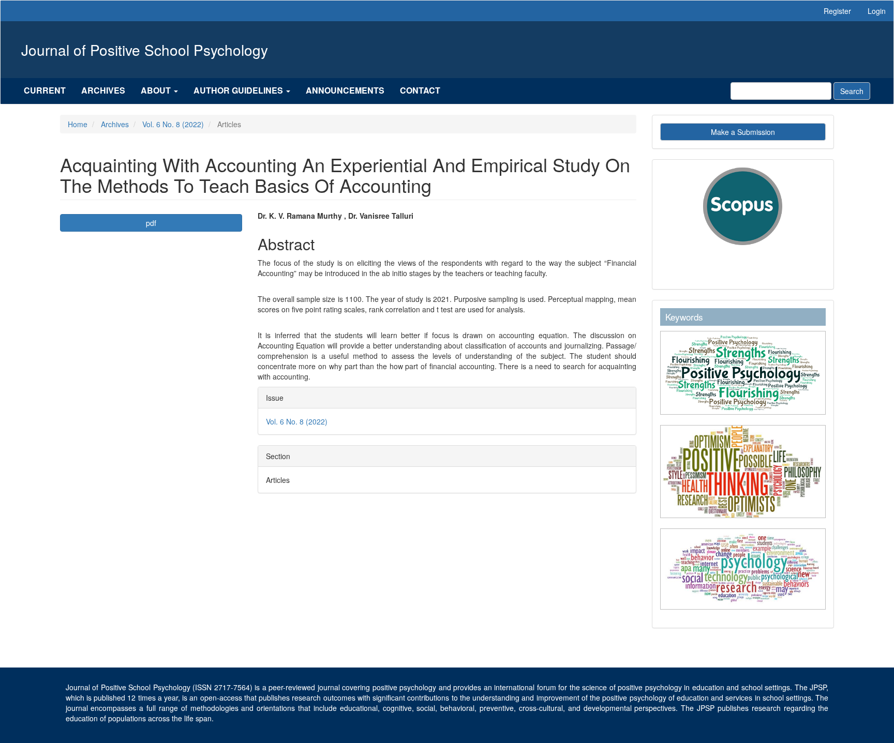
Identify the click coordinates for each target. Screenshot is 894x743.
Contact (420, 90)
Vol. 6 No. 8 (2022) (173, 124)
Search (851, 91)
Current (45, 90)
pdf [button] (151, 223)
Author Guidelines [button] (239, 90)
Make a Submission (743, 132)
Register (837, 11)
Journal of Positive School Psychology (144, 49)
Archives (103, 90)
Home (77, 124)
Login (877, 11)
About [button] (157, 90)
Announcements (345, 90)
